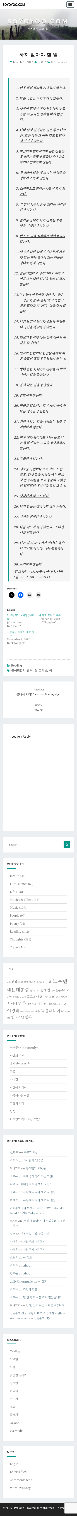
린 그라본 (41, 670)
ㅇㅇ (12, 1234)
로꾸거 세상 (31, 1152)
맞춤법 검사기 (18, 1375)
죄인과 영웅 (30, 1289)
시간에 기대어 (18, 1087)
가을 (9, 982)
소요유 (42, 61)
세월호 (64, 996)
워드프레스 (53, 1004)
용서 (46, 1003)
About (27, 1265)
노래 (48, 981)
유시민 (62, 1004)
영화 (34, 1004)
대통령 (22, 989)
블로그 (31, 996)
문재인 (45, 989)
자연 (22, 1011)
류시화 (36, 990)
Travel (14, 947)
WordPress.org (20, 1488)
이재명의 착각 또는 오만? (25, 1119)
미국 (53, 990)
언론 (22, 1003)
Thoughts (16, 939)
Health (15, 876)
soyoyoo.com (14, 4)
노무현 (60, 981)
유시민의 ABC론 (20, 1064)
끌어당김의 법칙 (22, 670)
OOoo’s (15, 1423)
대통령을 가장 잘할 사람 (34, 1234)
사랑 (39, 996)
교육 (26, 982)
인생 (12, 1111)
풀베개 (14, 1415)
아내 (14, 1003)
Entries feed (18, 1472)
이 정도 (27, 1257)
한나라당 (17, 1017)
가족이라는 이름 (19, 1095)
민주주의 (61, 990)
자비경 (14, 1079)
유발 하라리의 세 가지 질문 (39, 1192)
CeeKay (15, 1351)
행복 (28, 1017)
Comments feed (21, 1480)
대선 (11, 990)
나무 (12, 1184)
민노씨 (14, 1399)
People (14, 915)
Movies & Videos (21, 899)
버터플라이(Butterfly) (24, 1047)
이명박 (13, 1010)
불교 (17, 997)
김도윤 (14, 1273)
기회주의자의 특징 (33, 1213)
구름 (12, 1071)
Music (14, 907)
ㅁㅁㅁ (14, 1200)
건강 (14, 981)
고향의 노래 (17, 1103)
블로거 (22, 997)
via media (16, 1431)
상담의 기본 (17, 1056)
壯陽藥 (14, 1152)
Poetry (14, 923)
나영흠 (14, 1242)
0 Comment (59, 61)
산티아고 (47, 996)
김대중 (32, 982)
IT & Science (18, 884)
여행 (29, 1004)
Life (12, 892)
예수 (40, 1003)
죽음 (37, 1011)
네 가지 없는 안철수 (49, 615)
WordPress (47, 1507)
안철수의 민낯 (42, 1318)
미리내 (14, 1391)
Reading (16, 665)
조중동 (27, 1011)
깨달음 (39, 982)
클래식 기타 (54, 1010)
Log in (14, 1464)
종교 (33, 1011)
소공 (12, 1407)
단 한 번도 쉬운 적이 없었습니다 (42, 1297)
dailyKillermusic (21, 1281)
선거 (58, 997)
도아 (12, 1367)
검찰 (20, 982)
